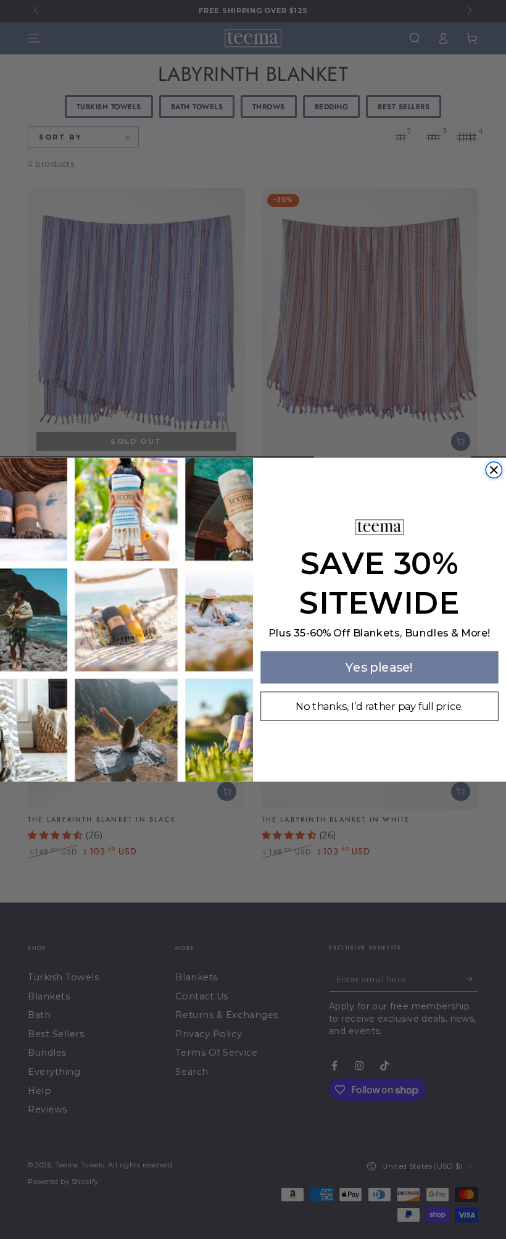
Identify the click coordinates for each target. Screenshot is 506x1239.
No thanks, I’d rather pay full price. (379, 706)
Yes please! (379, 666)
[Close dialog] (494, 470)
